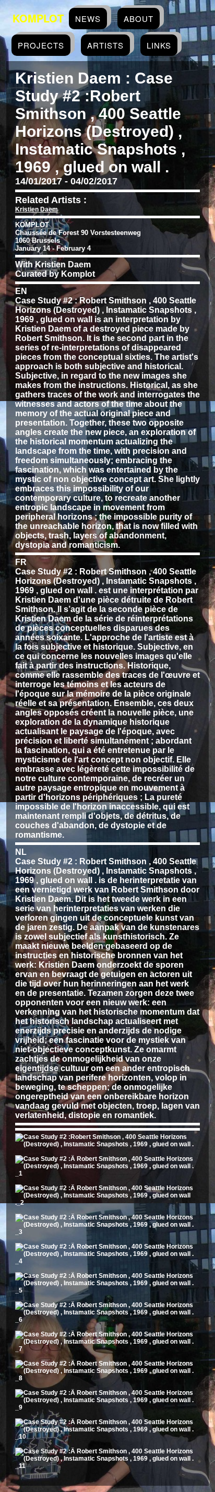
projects (41, 45)
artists (105, 45)
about (138, 18)
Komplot (38, 18)
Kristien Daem (36, 209)
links (159, 45)
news (88, 18)
